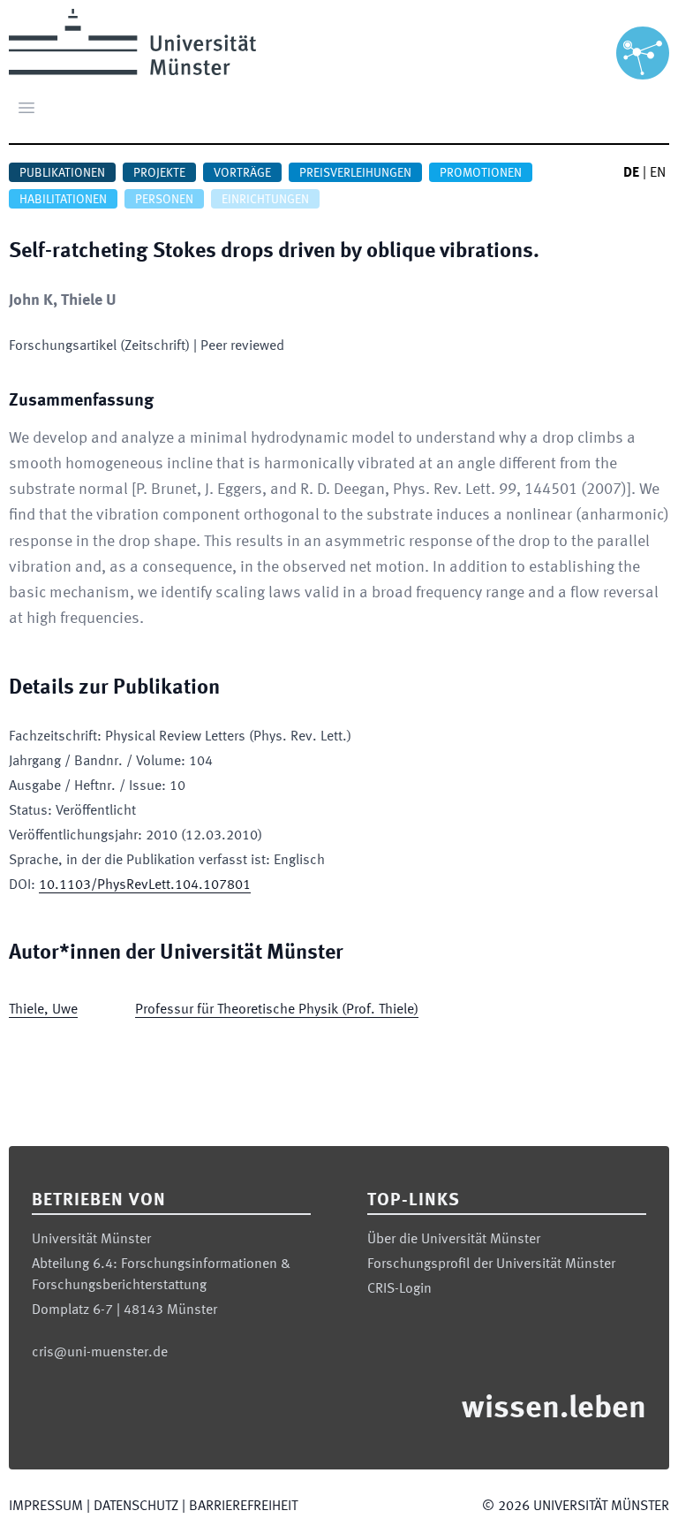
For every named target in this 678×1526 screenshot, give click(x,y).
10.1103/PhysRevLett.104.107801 (145, 885)
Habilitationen (63, 200)
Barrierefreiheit (243, 1506)
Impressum (46, 1506)
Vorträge (242, 173)
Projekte (159, 173)
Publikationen (62, 173)
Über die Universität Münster (453, 1240)
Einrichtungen (265, 200)
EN (658, 173)
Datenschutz (136, 1506)
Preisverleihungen (355, 173)
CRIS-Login (399, 1289)
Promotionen (481, 173)
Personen (164, 200)
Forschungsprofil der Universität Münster (491, 1264)
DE (631, 173)
